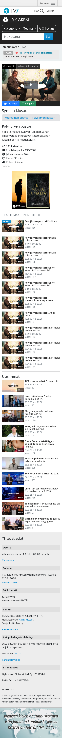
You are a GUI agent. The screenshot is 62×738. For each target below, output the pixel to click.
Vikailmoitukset (10, 582)
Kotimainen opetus (16, 117)
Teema (28, 28)
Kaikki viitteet (26, 619)
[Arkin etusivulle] (16, 19)
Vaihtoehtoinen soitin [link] (28, 66)
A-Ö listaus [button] (46, 28)
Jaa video (12, 103)
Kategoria (10, 28)
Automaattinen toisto (23, 215)
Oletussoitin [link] (9, 66)
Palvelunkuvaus (10, 629)
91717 (18, 653)
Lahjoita (29, 103)
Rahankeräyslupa (11, 659)
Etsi (48, 36)
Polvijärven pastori (43, 117)
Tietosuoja (8, 560)
